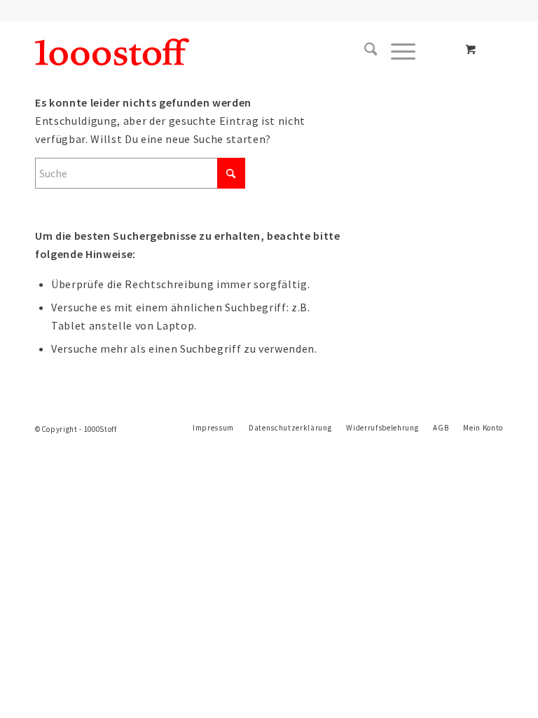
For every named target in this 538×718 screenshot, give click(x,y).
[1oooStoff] (112, 51)
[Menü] (396, 51)
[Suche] (364, 51)
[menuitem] (364, 51)
